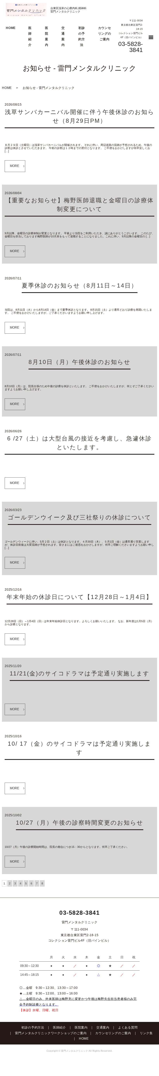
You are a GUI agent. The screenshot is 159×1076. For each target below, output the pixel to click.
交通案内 (102, 1027)
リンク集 (146, 1033)
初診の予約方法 (32, 1027)
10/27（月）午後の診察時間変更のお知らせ (79, 822)
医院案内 (81, 1027)
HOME (11, 28)
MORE (14, 165)
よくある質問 (128, 1027)
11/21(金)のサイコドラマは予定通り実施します (79, 673)
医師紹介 (59, 1027)
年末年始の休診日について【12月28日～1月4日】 (79, 597)
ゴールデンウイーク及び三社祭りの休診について (79, 517)
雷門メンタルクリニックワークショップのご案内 (51, 1033)
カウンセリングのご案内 (104, 33)
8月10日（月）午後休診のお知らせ (79, 362)
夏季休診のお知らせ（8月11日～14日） (79, 285)
